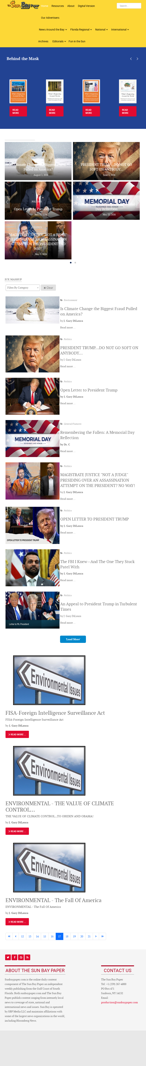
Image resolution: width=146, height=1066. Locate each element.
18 (67, 936)
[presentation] (131, 59)
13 (30, 936)
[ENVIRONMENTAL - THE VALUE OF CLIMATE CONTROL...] (49, 770)
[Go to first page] (9, 936)
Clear (50, 288)
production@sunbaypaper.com (119, 1002)
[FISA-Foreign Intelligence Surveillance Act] (49, 680)
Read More (16, 111)
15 (44, 936)
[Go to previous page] (16, 936)
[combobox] (23, 288)
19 (74, 936)
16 (52, 936)
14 (37, 936)
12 (22, 936)
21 (89, 936)
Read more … (67, 327)
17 (59, 936)
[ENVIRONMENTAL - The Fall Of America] (49, 867)
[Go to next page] (96, 936)
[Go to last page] (102, 936)
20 (81, 936)
